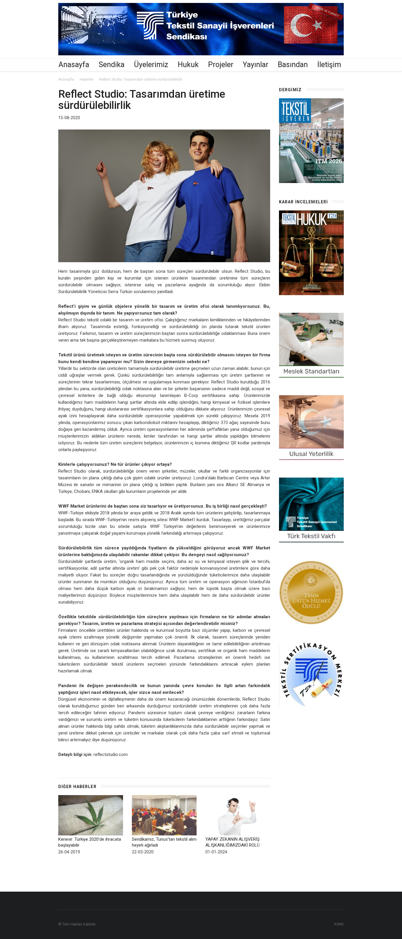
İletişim (329, 64)
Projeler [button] (220, 64)
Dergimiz (290, 89)
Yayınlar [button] (255, 64)
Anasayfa (74, 64)
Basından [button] (293, 64)
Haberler (86, 79)
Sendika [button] (111, 64)
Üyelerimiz (151, 64)
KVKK (339, 924)
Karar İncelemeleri (303, 202)
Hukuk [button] (188, 64)
